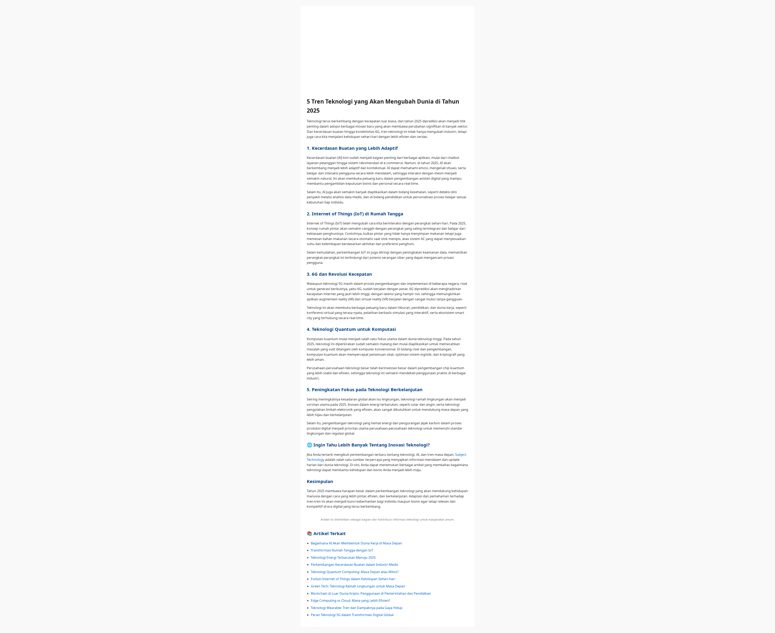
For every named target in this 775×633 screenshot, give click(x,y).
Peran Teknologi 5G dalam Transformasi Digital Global (352, 615)
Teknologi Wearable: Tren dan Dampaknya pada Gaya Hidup (356, 608)
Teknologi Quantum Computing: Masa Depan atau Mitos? (355, 572)
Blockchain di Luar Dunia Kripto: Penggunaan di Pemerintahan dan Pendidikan (371, 593)
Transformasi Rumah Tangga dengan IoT (342, 550)
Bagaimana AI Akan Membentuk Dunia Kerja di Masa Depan (356, 543)
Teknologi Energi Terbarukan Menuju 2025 (343, 557)
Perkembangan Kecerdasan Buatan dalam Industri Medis (354, 564)
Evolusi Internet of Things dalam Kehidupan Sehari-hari (353, 579)
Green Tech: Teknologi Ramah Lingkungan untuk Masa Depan (358, 586)
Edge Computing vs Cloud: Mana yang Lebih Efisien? (350, 600)
